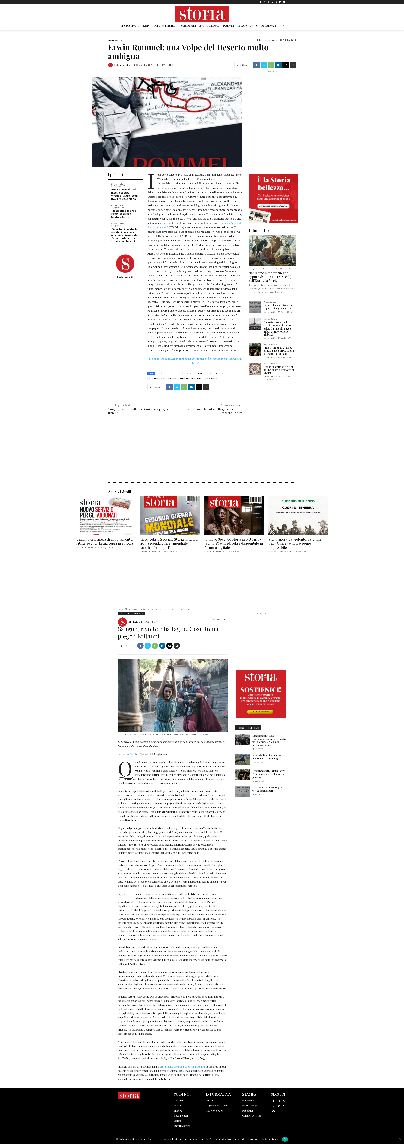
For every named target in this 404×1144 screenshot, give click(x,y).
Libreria (178, 1110)
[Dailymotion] (280, 2)
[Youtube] (284, 2)
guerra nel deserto (157, 378)
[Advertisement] (175, 443)
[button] (282, 25)
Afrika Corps (189, 374)
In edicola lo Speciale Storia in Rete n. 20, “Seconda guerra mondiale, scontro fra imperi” (169, 543)
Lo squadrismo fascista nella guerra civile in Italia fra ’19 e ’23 (213, 411)
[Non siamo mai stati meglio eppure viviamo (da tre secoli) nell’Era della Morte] (272, 250)
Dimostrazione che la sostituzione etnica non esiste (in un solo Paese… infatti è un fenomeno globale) (124, 235)
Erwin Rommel (216, 374)
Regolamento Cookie (217, 1105)
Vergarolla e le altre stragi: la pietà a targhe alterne (123, 213)
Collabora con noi (251, 1115)
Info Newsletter (214, 1110)
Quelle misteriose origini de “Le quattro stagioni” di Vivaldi (279, 369)
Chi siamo (179, 1100)
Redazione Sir (123, 65)
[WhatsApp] (271, 65)
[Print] (293, 65)
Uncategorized (117, 205)
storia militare (211, 378)
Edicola (79, 547)
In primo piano (115, 40)
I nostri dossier (182, 1125)
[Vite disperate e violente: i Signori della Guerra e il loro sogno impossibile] (298, 515)
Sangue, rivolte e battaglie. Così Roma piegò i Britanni (138, 411)
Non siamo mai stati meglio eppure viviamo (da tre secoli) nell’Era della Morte (125, 194)
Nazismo (172, 378)
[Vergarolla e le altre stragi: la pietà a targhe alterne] (255, 307)
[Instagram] (264, 2)
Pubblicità (247, 1110)
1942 (158, 374)
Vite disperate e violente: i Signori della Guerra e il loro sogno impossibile (294, 543)
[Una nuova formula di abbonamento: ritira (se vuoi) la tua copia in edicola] (106, 515)
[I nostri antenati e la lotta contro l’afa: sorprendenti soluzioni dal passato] (255, 349)
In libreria (272, 552)
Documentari (181, 1115)
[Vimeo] (276, 2)
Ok (285, 1139)
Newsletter (248, 1100)
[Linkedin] (272, 2)
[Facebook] (260, 2)
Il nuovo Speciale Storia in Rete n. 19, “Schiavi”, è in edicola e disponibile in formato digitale (233, 543)
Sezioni (177, 1120)
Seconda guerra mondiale (190, 378)
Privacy (209, 1100)
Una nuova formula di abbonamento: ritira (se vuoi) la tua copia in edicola (104, 541)
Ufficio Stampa (250, 1105)
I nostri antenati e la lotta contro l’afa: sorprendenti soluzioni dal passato (279, 350)
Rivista (177, 1105)
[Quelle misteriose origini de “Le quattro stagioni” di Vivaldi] (255, 369)
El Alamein (202, 374)
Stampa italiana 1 (118, 184)
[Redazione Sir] (111, 65)
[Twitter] (268, 2)
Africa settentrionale (172, 374)
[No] (400, 1139)
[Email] (285, 65)
